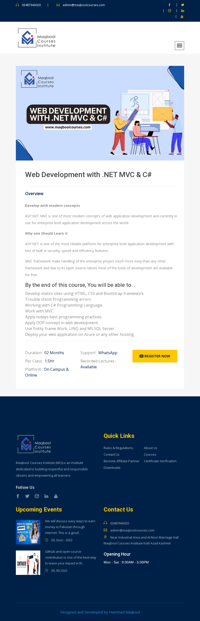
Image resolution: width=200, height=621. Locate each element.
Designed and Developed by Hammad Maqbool (100, 612)
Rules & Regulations (118, 448)
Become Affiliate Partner (122, 461)
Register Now (156, 356)
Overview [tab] (34, 193)
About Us (150, 448)
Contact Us (112, 454)
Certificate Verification (160, 461)
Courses (150, 454)
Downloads (112, 467)
